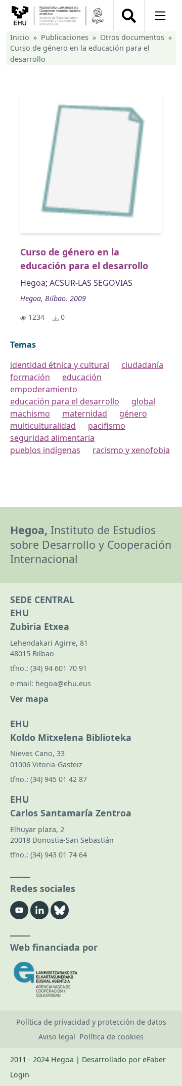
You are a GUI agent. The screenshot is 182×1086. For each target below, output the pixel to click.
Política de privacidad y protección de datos (91, 1022)
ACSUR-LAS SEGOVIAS (91, 282)
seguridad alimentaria (52, 437)
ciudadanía (142, 364)
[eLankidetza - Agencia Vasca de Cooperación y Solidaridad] (91, 979)
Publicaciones (64, 37)
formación (30, 377)
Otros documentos (132, 37)
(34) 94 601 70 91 (58, 668)
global (143, 401)
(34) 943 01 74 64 (58, 854)
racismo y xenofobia (131, 450)
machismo (30, 413)
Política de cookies (111, 1036)
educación (82, 377)
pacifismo (106, 425)
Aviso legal (56, 1036)
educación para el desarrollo (64, 401)
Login (19, 1074)
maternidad (84, 413)
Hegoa (33, 282)
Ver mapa (29, 698)
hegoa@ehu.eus (63, 683)
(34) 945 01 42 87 (58, 779)
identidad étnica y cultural (59, 364)
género (133, 413)
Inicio (19, 37)
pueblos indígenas (45, 450)
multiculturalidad (43, 425)
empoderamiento (43, 389)
